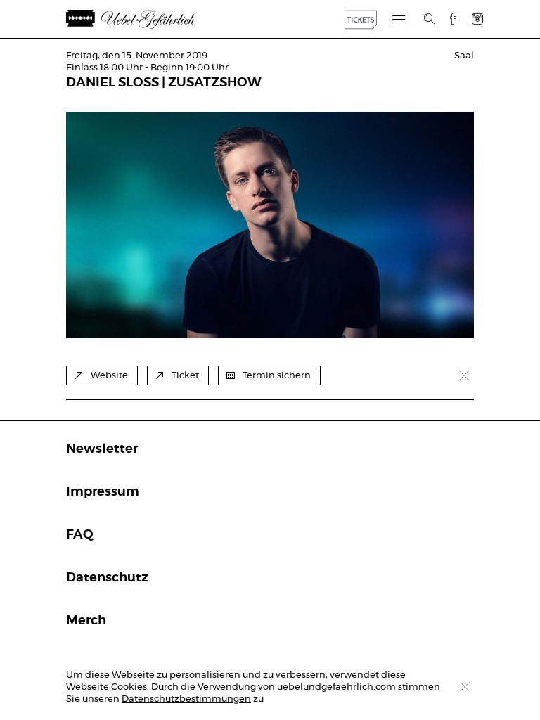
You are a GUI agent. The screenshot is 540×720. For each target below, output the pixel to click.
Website (109, 375)
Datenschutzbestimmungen (186, 699)
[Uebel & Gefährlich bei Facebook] (448, 18)
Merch (86, 621)
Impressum (102, 492)
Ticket (185, 375)
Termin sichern (277, 375)
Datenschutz (107, 578)
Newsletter (102, 449)
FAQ (80, 535)
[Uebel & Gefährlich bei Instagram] (477, 18)
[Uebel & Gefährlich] (147, 19)
